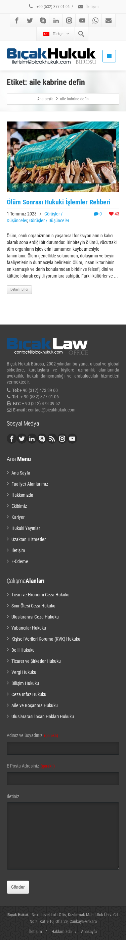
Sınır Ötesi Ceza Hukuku (33, 605)
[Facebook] (17, 20)
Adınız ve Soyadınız (32, 735)
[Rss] (52, 439)
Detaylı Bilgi (19, 289)
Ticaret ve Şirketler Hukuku (36, 661)
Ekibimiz (19, 506)
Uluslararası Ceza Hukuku (35, 617)
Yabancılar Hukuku (28, 628)
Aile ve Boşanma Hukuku (34, 705)
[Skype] (43, 20)
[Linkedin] (56, 20)
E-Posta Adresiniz (31, 766)
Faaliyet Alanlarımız (29, 484)
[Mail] (108, 20)
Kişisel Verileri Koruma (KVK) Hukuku (45, 639)
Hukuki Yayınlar (25, 528)
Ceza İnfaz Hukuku (28, 694)
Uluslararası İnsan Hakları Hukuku (42, 716)
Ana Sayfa (20, 473)
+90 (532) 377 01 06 (53, 6)
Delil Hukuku (23, 650)
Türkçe (58, 34)
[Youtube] (82, 20)
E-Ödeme (19, 561)
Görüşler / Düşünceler (49, 220)
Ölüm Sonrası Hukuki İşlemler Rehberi (59, 202)
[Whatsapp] (95, 20)
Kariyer (18, 517)
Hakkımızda (22, 495)
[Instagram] (69, 20)
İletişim (91, 6)
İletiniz (13, 796)
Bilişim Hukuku (25, 683)
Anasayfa (89, 931)
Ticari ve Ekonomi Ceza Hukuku (40, 594)
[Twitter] (30, 20)
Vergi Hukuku (23, 672)
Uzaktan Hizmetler (28, 539)
